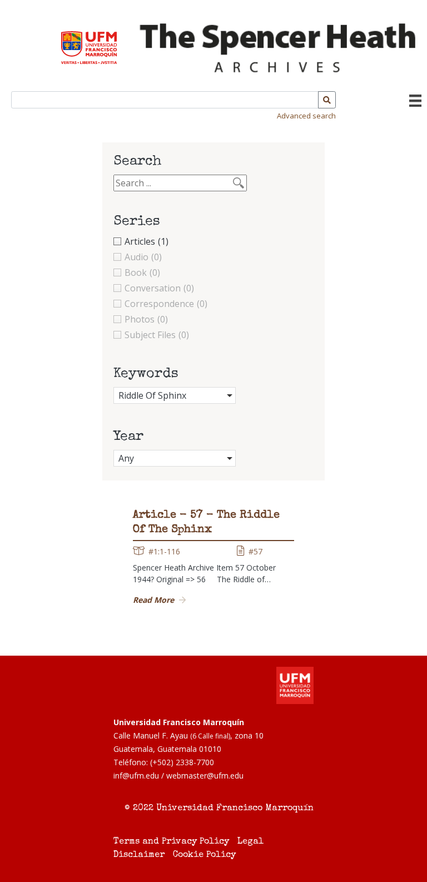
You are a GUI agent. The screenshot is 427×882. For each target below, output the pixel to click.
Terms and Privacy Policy (171, 842)
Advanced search (306, 116)
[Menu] (415, 101)
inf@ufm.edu (136, 775)
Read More (153, 599)
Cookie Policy (204, 855)
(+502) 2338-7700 (182, 762)
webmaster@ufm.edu (205, 775)
